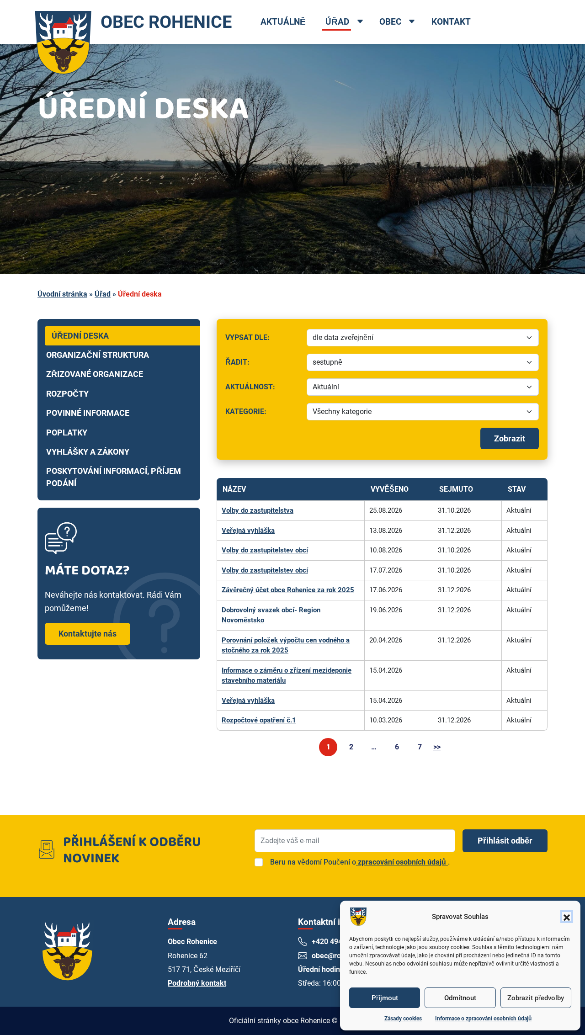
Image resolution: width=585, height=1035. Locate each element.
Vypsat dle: (263, 339)
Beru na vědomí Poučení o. (360, 862)
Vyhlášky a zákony (87, 451)
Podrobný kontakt (197, 983)
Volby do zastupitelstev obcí (265, 550)
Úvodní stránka (62, 294)
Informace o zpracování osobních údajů (483, 1018)
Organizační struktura (97, 355)
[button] (566, 916)
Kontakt (451, 21)
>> (437, 747)
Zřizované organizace (94, 374)
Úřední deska (80, 335)
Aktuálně (283, 21)
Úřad (337, 21)
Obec (390, 21)
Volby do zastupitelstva (257, 510)
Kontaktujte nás (87, 633)
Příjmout (385, 998)
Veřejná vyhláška (248, 530)
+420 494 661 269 (341, 941)
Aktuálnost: (263, 389)
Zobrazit (509, 438)
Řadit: (263, 364)
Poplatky (66, 432)
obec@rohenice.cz (342, 955)
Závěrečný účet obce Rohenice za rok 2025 (288, 590)
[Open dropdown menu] (360, 22)
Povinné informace (87, 413)
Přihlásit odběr (505, 840)
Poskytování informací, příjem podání (113, 477)
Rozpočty (67, 393)
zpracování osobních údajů (402, 862)
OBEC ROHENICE (166, 21)
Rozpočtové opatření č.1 (259, 720)
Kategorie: (263, 413)
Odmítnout (460, 998)
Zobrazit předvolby (535, 998)
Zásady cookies (403, 1018)
